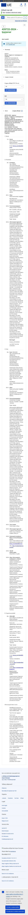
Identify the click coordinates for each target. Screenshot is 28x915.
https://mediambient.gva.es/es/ (16, 546)
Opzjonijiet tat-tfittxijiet (21, 20)
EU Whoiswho (5, 836)
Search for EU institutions (8, 873)
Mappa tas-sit (5, 820)
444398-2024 (12, 44)
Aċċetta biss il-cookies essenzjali (15, 911)
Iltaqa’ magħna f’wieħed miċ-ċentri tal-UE (11, 866)
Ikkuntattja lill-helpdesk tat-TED (9, 790)
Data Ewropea (5, 830)
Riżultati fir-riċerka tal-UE (8, 833)
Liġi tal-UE (4, 828)
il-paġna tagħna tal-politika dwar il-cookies (14, 894)
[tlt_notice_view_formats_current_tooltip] (22, 111)
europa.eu (13, 851)
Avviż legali (4, 805)
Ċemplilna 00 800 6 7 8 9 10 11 (9, 858)
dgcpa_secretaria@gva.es (16, 146)
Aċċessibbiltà (5, 810)
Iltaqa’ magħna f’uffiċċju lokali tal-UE (10, 863)
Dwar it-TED (5, 818)
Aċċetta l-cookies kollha (12, 907)
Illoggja (21, 5)
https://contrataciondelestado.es (16, 668)
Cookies (4, 808)
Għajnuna (4, 788)
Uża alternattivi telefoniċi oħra (9, 860)
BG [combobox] (6, 86)
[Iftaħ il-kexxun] (3, 26)
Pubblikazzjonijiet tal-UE (7, 839)
